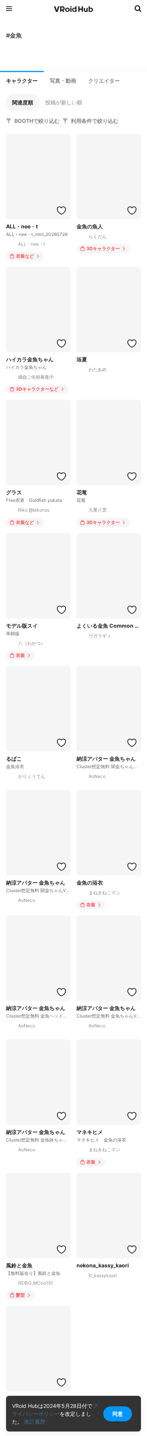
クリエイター (104, 81)
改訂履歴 (34, 1421)
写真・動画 (63, 81)
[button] (22, 102)
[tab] (22, 80)
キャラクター (22, 81)
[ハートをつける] (61, 210)
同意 (117, 1413)
